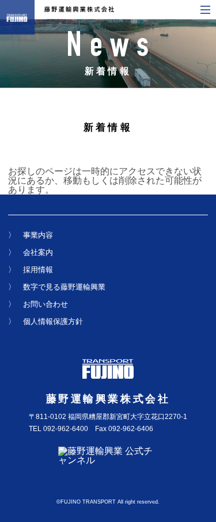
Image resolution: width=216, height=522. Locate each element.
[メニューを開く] (205, 10)
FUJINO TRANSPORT (88, 502)
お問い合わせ (45, 304)
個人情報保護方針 (53, 321)
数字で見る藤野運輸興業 (64, 287)
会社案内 (38, 252)
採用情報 (38, 269)
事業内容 (38, 235)
